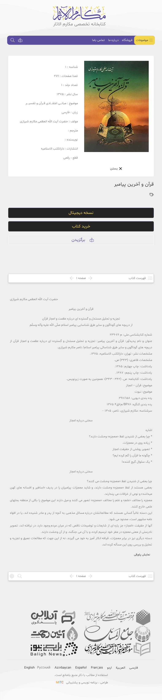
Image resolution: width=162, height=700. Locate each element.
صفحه (81, 278)
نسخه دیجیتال (81, 213)
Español (81, 668)
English (29, 668)
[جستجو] (12, 40)
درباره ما (113, 40)
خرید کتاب (81, 226)
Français (97, 668)
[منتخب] (20, 40)
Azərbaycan (63, 668)
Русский (43, 668)
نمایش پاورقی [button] (142, 555)
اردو (109, 668)
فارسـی (133, 668)
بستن (114, 168)
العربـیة (120, 668)
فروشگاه (127, 40)
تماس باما (98, 40)
